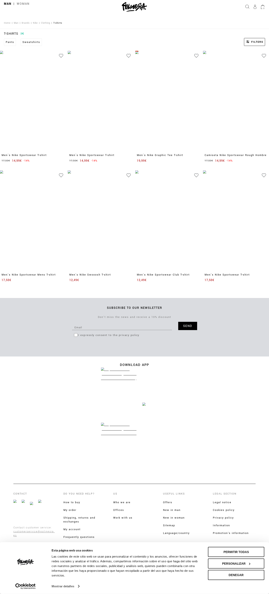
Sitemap (169, 525)
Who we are (122, 502)
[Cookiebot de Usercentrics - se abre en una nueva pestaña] (25, 586)
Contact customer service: (32, 527)
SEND (187, 326)
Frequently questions (79, 537)
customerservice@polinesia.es (34, 533)
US (115, 494)
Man (7, 4)
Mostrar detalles (63, 586)
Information (221, 525)
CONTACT (20, 494)
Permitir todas (236, 552)
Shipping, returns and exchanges (79, 519)
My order (69, 510)
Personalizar (234, 563)
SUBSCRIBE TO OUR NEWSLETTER (134, 308)
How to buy (71, 502)
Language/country (176, 533)
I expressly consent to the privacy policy (108, 335)
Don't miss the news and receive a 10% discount (134, 317)
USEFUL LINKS (174, 494)
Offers (167, 502)
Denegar (236, 575)
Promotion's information (231, 533)
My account (72, 529)
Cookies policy (224, 510)
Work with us (123, 518)
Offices (118, 510)
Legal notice (222, 502)
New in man (172, 510)
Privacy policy (223, 518)
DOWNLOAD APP (134, 365)
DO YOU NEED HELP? (79, 494)
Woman (23, 4)
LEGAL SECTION (225, 494)
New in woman (174, 518)
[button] (249, 42)
